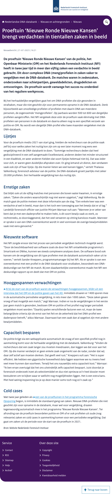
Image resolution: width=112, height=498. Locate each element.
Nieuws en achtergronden (55, 22)
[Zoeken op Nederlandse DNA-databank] (106, 22)
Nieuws (77, 22)
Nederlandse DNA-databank (21, 22)
